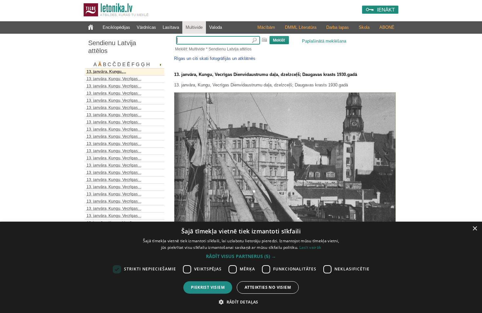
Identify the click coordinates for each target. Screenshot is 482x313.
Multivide (194, 27)
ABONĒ (386, 27)
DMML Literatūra (300, 27)
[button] (241, 256)
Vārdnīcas (146, 27)
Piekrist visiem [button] (208, 287)
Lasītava (171, 27)
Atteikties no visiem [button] (268, 287)
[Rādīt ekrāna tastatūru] (264, 39)
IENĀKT (386, 9)
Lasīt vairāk (310, 247)
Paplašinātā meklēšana (324, 41)
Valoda (215, 27)
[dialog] (241, 267)
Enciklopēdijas (116, 27)
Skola (364, 27)
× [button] (474, 228)
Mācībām (266, 27)
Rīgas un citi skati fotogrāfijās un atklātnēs (214, 58)
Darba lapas (337, 27)
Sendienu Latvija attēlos (112, 46)
